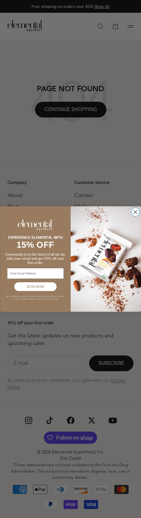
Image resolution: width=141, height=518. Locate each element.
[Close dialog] (135, 212)
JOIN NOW (35, 286)
